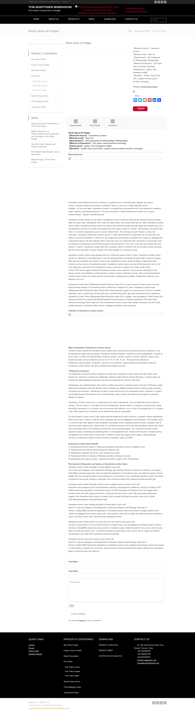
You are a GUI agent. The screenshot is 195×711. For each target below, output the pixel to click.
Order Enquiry (95, 125)
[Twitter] (155, 2)
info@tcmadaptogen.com (135, 8)
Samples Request (35, 654)
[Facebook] (158, 2)
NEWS (92, 19)
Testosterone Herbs (38, 107)
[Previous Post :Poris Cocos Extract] (37, 41)
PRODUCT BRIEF (106, 650)
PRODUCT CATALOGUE (108, 645)
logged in (82, 620)
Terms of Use (34, 651)
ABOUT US (33, 2)
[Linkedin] (165, 2)
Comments (112, 125)
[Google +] (162, 2)
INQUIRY (141, 109)
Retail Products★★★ (39, 96)
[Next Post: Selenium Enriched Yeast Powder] (54, 41)
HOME (36, 19)
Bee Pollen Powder (38, 59)
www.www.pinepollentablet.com (40, 708)
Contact (31, 645)
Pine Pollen (35, 76)
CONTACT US (43, 2)
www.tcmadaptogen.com (60, 708)
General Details (76, 125)
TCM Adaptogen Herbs (40, 101)
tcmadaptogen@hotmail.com (136, 11)
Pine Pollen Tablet (40, 90)
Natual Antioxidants (38, 70)
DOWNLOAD (110, 19)
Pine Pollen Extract (40, 81)
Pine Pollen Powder (40, 86)
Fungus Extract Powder (149, 87)
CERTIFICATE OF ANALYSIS (110, 656)
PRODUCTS (54, 2)
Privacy (31, 648)
